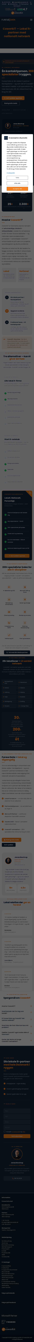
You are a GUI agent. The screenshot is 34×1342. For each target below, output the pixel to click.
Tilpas (17, 178)
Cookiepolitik (11, 173)
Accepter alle (17, 189)
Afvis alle (17, 183)
